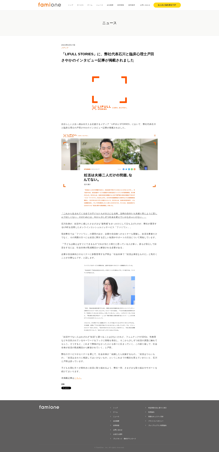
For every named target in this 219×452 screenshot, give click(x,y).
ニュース (99, 5)
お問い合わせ (145, 5)
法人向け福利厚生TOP (167, 5)
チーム (90, 5)
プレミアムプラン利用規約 (157, 425)
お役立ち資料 (117, 434)
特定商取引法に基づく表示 (157, 408)
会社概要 (110, 5)
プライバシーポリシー (155, 421)
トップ (70, 5)
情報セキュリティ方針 (155, 416)
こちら (77, 378)
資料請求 (131, 5)
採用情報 (120, 5)
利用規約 (151, 412)
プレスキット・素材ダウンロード (124, 439)
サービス (80, 5)
